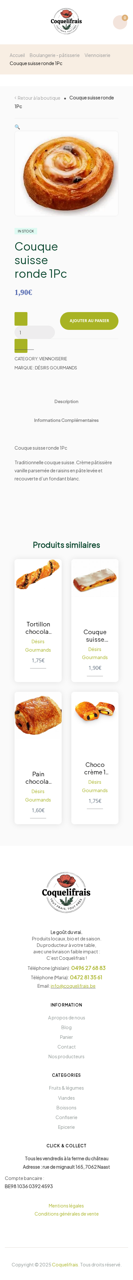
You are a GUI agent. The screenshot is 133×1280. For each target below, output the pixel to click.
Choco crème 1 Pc (95, 768)
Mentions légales (67, 1205)
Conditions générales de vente (67, 1214)
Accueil (17, 55)
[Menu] (12, 22)
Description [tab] (66, 401)
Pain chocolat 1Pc (38, 777)
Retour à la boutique (39, 98)
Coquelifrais (65, 1264)
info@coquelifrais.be (73, 986)
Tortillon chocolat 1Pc (38, 627)
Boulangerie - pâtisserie (55, 55)
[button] (17, 126)
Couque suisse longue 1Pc (95, 635)
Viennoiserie (97, 55)
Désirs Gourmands (56, 367)
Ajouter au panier (89, 320)
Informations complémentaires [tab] (66, 420)
